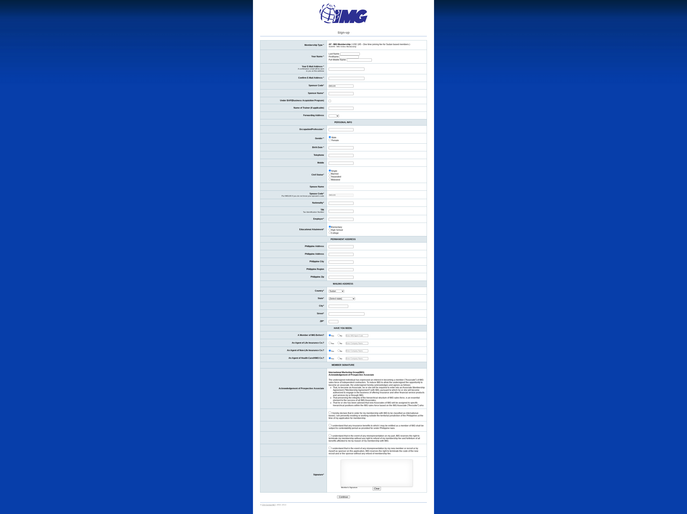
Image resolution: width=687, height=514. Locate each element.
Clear (376, 488)
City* (321, 306)
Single (334, 171)
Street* (320, 313)
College (335, 233)
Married (334, 174)
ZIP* (322, 321)
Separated (336, 176)
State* (321, 298)
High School (337, 230)
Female (335, 140)
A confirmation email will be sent (311, 69)
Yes (332, 336)
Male (333, 137)
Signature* (318, 474)
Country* (319, 291)
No (341, 336)
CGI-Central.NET (269, 505)
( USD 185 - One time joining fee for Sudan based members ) (369, 45)
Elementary (336, 227)
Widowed (335, 179)
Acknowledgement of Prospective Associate (301, 388)
